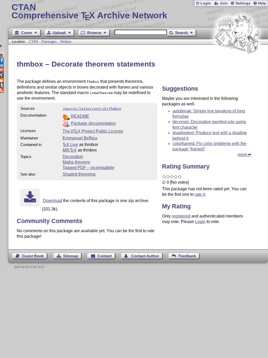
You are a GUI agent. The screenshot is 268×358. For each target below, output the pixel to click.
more (242, 154)
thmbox (65, 42)
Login (205, 3)
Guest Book (33, 256)
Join (224, 3)
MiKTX (70, 150)
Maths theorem (76, 162)
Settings (243, 3)
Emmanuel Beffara (80, 138)
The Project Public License (93, 131)
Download (52, 200)
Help (262, 3)
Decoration (73, 156)
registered (181, 216)
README (80, 116)
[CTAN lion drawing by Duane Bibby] (236, 63)
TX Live (70, 144)
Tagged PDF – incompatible (88, 167)
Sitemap (70, 256)
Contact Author (145, 256)
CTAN (33, 42)
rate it (200, 194)
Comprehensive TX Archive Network (89, 11)
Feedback (187, 256)
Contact (104, 256)
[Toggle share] (1, 46)
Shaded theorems (79, 174)
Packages (50, 42)
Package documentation (93, 123)
